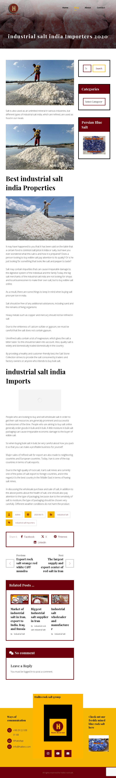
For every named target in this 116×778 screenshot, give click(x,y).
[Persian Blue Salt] (94, 145)
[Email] (67, 753)
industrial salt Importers (25, 523)
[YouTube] (58, 753)
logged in (28, 671)
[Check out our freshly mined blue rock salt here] (99, 743)
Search (99, 68)
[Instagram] (48, 753)
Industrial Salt (62, 515)
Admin (17, 515)
